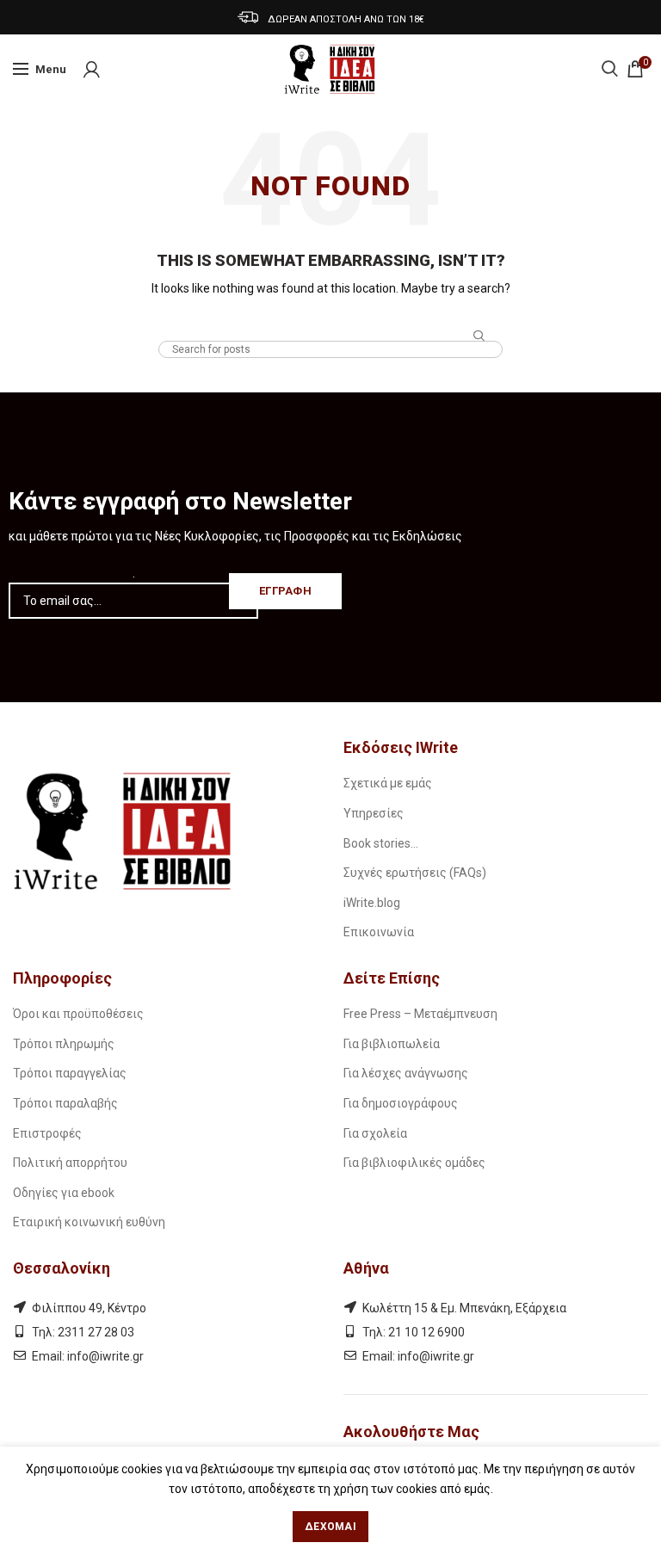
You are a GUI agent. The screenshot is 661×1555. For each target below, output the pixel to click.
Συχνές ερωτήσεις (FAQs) (414, 872)
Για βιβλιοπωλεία (391, 1044)
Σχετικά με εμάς (387, 783)
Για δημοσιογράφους (400, 1103)
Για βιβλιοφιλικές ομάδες (414, 1162)
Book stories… (380, 843)
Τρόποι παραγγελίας (70, 1073)
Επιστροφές (47, 1133)
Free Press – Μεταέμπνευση (420, 1014)
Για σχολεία (375, 1133)
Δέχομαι (330, 1527)
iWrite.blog (371, 903)
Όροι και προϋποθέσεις (78, 1014)
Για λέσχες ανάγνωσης (405, 1073)
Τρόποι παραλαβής (65, 1103)
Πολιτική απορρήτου (70, 1162)
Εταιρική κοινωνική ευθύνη (89, 1222)
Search (479, 336)
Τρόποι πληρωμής (63, 1044)
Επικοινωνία (378, 932)
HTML (331, 324)
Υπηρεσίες (373, 813)
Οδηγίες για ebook (63, 1193)
